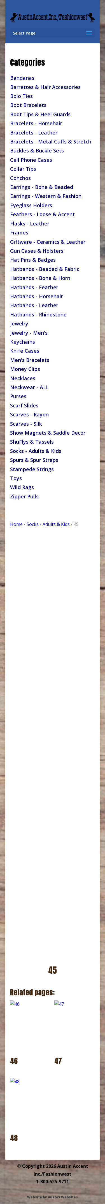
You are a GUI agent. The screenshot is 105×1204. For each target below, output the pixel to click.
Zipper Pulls (24, 496)
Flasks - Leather (29, 223)
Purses (18, 396)
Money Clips (25, 369)
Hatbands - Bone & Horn (40, 278)
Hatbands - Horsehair (36, 296)
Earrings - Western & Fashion (45, 196)
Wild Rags (22, 487)
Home (16, 524)
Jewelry (19, 323)
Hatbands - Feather (34, 287)
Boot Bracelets (28, 105)
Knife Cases (24, 350)
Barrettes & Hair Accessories (45, 87)
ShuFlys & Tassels (32, 441)
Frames (19, 232)
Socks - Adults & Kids (35, 451)
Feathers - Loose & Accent (42, 214)
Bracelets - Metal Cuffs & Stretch (50, 141)
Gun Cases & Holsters (36, 250)
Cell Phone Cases (31, 159)
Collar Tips (23, 168)
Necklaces (22, 378)
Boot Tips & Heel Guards (40, 114)
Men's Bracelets (29, 360)
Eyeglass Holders (31, 205)
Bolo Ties (21, 96)
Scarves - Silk (26, 423)
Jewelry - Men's (29, 332)
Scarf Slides (24, 405)
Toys (16, 478)
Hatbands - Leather (34, 305)
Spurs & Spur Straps (34, 460)
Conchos (20, 178)
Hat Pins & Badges (33, 259)
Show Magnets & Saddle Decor (47, 432)
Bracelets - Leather (33, 132)
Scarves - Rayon (29, 414)
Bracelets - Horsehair (36, 123)
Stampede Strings (32, 469)
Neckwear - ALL (29, 387)
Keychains (22, 341)
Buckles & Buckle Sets (37, 150)
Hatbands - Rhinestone (38, 314)
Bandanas (22, 77)
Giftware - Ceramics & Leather (47, 241)
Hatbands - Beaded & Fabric (44, 269)
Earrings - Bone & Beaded (41, 187)
